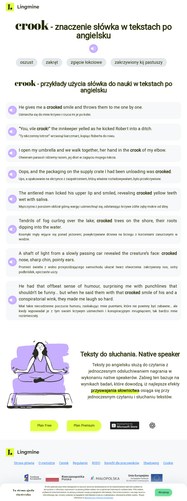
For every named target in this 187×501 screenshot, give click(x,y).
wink (51, 299)
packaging (56, 171)
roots (172, 220)
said (89, 292)
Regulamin (80, 463)
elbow (159, 150)
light (45, 253)
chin (46, 259)
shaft (28, 253)
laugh (91, 299)
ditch (146, 128)
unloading (135, 171)
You (24, 128)
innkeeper (68, 128)
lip (90, 193)
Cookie (168, 463)
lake (90, 220)
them (103, 107)
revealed (112, 253)
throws (90, 107)
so (100, 299)
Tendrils (26, 220)
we (68, 150)
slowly (72, 253)
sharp (35, 259)
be (40, 292)
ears (69, 259)
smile (68, 107)
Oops (23, 171)
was (150, 171)
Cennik (64, 463)
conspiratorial (32, 299)
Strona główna (24, 463)
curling (58, 220)
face (154, 253)
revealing (126, 193)
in (120, 150)
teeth (172, 193)
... (56, 292)
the (54, 128)
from (55, 253)
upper (80, 193)
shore (147, 220)
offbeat (54, 286)
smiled (109, 193)
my (34, 150)
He (21, 107)
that (41, 286)
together (90, 150)
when (72, 292)
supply (86, 171)
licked (60, 193)
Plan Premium (84, 425)
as (93, 128)
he (98, 128)
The (22, 193)
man (49, 193)
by (131, 107)
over (71, 220)
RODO (96, 463)
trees (119, 220)
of (144, 150)
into (133, 128)
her (103, 150)
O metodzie (47, 463)
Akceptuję (164, 492)
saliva (41, 199)
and (78, 107)
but (63, 292)
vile (32, 128)
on (69, 171)
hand (112, 150)
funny (49, 292)
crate (99, 171)
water (55, 227)
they (62, 299)
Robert (122, 128)
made (72, 299)
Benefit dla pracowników (121, 463)
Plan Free (44, 425)
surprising (113, 286)
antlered (35, 193)
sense (69, 286)
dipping (26, 227)
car (99, 253)
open (25, 150)
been (120, 171)
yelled (84, 128)
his (71, 193)
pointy (58, 259)
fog (46, 220)
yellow (160, 193)
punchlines (155, 286)
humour (92, 286)
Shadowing (151, 463)
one (124, 107)
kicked (108, 128)
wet (22, 199)
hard (108, 299)
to (111, 107)
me (39, 107)
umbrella (47, 150)
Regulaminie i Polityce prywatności (99, 498)
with (31, 199)
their (160, 220)
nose (23, 259)
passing (87, 253)
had (111, 171)
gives (30, 107)
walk (76, 150)
